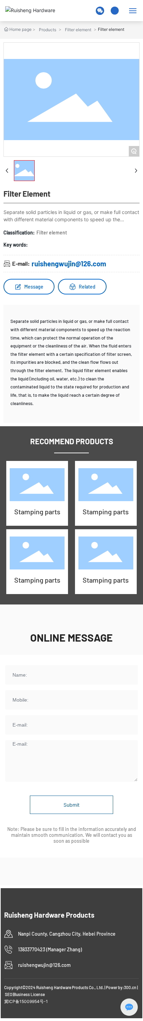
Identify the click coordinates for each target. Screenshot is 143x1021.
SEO (8, 994)
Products (47, 29)
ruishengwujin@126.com (69, 263)
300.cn (130, 987)
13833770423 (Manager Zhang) (50, 949)
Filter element (78, 29)
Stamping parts (37, 511)
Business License (29, 994)
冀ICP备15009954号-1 (26, 1001)
